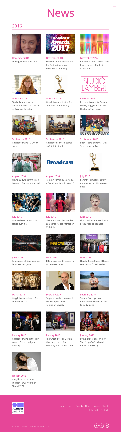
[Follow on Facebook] (96, 426)
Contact (104, 410)
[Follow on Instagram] (107, 426)
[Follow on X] (101, 426)
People (96, 406)
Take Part (93, 410)
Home (61, 406)
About (105, 406)
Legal (42, 426)
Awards (79, 406)
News (87, 406)
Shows (70, 406)
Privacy (48, 426)
